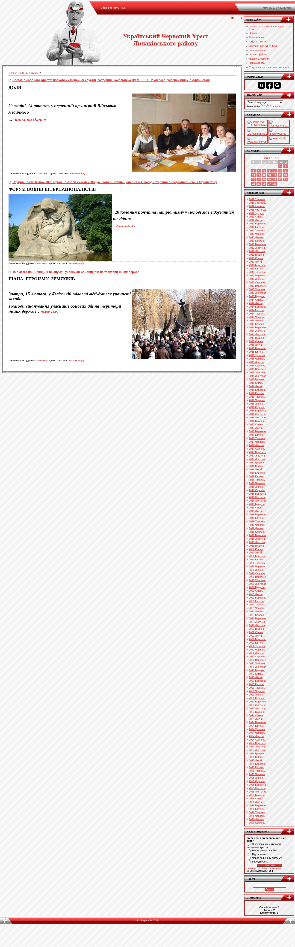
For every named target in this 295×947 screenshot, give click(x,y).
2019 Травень (257, 521)
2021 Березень (257, 597)
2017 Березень (257, 431)
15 (280, 175)
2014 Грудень (257, 337)
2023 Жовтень (257, 705)
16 (285, 175)
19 (264, 179)
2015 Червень (257, 358)
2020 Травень (257, 563)
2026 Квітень (256, 809)
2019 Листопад (257, 542)
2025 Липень (256, 777)
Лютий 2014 (269, 158)
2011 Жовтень (257, 206)
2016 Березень (257, 389)
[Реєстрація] (237, 18)
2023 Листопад (257, 708)
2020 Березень (257, 556)
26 (264, 183)
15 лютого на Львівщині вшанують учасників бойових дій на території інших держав (75, 272)
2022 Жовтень (257, 663)
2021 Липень (256, 611)
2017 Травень (257, 438)
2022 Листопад (257, 667)
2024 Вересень (257, 743)
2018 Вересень (257, 493)
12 (264, 175)
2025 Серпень (257, 781)
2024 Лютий (256, 718)
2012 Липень (256, 237)
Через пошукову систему (267, 857)
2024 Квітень (256, 725)
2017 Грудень (257, 462)
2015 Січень (256, 341)
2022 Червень (257, 649)
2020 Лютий (256, 552)
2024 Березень (257, 722)
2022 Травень (257, 646)
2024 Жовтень (257, 746)
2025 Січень (256, 757)
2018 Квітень (256, 476)
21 (274, 179)
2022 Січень (256, 632)
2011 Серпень (257, 199)
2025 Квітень (256, 767)
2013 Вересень (257, 285)
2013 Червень (257, 275)
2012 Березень (257, 223)
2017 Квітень (256, 434)
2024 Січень (256, 715)
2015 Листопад (257, 376)
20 (269, 179)
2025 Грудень (257, 795)
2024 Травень (257, 729)
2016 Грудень (257, 421)
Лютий (32, 73)
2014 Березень (257, 306)
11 (258, 175)
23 (285, 179)
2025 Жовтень (257, 788)
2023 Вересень (257, 701)
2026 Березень (257, 805)
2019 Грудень (257, 545)
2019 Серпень (257, 531)
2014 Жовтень (257, 331)
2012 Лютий (256, 220)
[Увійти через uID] (261, 85)
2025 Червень (257, 774)
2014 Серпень (257, 324)
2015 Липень (256, 362)
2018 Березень (257, 473)
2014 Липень (256, 320)
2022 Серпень (257, 656)
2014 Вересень (257, 327)
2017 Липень (256, 445)
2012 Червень (257, 234)
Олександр (42, 173)
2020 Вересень (257, 576)
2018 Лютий (256, 469)
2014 (23, 73)
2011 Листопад (257, 209)
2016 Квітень (256, 393)
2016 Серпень (257, 407)
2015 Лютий (256, 344)
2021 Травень (257, 604)
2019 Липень (256, 528)
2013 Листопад (257, 292)
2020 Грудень (257, 587)
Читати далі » (29, 119)
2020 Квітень (256, 559)
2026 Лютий (256, 802)
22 (280, 179)
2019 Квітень (256, 518)
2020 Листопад (257, 583)
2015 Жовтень (257, 372)
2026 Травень (257, 812)
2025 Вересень (257, 784)
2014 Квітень (256, 310)
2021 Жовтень (257, 621)
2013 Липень (256, 279)
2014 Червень (257, 317)
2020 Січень (256, 549)
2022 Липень (256, 653)
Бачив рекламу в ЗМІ (264, 850)
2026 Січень (256, 798)
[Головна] (232, 18)
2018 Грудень (257, 504)
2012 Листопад (257, 251)
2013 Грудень (257, 296)
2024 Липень (256, 736)
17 (253, 179)
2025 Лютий (256, 760)
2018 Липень (256, 486)
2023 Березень (257, 680)
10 (253, 175)
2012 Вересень (257, 244)
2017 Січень (256, 424)
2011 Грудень (256, 213)
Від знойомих (260, 854)
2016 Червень (257, 400)
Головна (12, 73)
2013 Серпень (257, 282)
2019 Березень (257, 514)
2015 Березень (257, 348)
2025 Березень (257, 763)
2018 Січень (256, 466)
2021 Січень (256, 590)
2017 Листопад (257, 459)
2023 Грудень (257, 712)
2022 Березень (257, 639)
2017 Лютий (256, 428)
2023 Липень (256, 694)
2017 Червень (257, 441)
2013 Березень (257, 265)
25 (258, 183)
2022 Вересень (257, 660)
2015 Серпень (257, 365)
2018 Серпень (257, 490)
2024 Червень (257, 732)
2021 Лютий (256, 594)
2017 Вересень (257, 452)
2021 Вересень (257, 618)
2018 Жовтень (257, 497)
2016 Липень (256, 403)
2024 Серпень (257, 739)
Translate (275, 106)
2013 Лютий (256, 261)
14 (274, 175)
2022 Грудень (257, 670)
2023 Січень (256, 673)
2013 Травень (257, 272)
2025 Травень (257, 770)
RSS (123, 7)
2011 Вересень (257, 202)
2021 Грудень (257, 628)
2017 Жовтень (257, 455)
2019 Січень (256, 507)
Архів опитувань (271, 868)
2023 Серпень (257, 698)
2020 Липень (256, 570)
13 (269, 175)
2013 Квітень (256, 268)
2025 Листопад (257, 791)
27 (269, 183)
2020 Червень (257, 566)
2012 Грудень (257, 254)
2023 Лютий (256, 677)
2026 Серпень (257, 822)
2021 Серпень (257, 615)
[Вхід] (242, 18)
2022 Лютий (256, 635)
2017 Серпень (257, 448)
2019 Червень (257, 524)
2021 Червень (257, 608)
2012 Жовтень (257, 247)
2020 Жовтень (257, 580)
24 (253, 183)
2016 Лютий (256, 386)
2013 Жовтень (257, 289)
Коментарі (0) (77, 173)
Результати (253, 868)
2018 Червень (257, 483)
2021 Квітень (256, 601)
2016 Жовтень (257, 414)
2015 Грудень (257, 379)
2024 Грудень (257, 753)
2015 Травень (257, 355)
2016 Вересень (257, 410)
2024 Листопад (257, 750)
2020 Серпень (257, 573)
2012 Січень (256, 216)
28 (274, 183)
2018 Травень (257, 479)
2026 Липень (256, 819)
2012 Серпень (257, 240)
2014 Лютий (256, 303)
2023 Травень (257, 687)
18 (258, 179)
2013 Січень (256, 258)
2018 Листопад (257, 500)
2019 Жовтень (257, 538)
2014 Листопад (257, 334)
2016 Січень (256, 382)
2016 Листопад (257, 417)
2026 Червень (257, 815)
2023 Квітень (256, 684)
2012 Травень (257, 230)
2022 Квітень (256, 642)
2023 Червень (257, 691)
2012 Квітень (256, 227)
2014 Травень (257, 313)
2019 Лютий (256, 511)
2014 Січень (256, 299)
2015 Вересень (257, 369)
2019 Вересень (257, 535)
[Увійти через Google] (277, 85)
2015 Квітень (256, 351)
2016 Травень (257, 396)
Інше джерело (260, 861)
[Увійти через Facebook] (269, 85)
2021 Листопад (257, 625)
